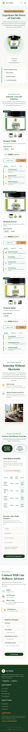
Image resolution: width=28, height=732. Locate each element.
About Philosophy (6, 693)
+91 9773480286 (10, 597)
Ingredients (13, 166)
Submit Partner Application (14, 556)
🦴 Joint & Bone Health (10, 80)
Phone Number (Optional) (11, 636)
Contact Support (5, 696)
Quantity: (16, 154)
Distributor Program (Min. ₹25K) (7, 448)
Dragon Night (5, 703)
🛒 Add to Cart (9, 160)
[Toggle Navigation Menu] (25, 3)
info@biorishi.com (10, 591)
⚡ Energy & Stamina (10, 76)
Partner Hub (4, 691)
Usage (20, 166)
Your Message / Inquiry (10, 642)
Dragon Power (5, 706)
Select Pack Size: (7, 146)
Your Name (7, 623)
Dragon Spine (5, 709)
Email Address (8, 629)
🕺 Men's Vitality (9, 72)
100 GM (6, 149)
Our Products (5, 688)
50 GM (12, 149)
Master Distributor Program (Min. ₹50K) (20, 448)
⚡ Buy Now (22, 160)
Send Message (14, 654)
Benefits (6, 166)
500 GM (6, 231)
